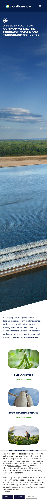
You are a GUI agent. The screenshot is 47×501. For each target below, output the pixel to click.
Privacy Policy (14, 465)
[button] (39, 6)
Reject (19, 496)
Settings (31, 496)
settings (6, 492)
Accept (8, 496)
